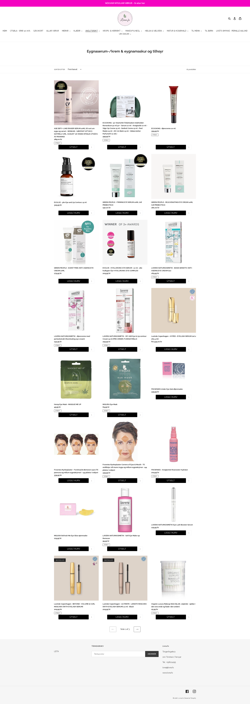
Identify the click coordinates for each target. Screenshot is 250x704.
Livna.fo (181, 698)
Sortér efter (59, 69)
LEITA (56, 651)
